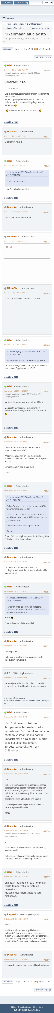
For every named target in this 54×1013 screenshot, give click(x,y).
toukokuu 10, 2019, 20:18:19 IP (16, 293)
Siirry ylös (7, 982)
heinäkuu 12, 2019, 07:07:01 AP (16, 876)
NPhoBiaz (13, 236)
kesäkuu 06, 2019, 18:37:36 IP (15, 490)
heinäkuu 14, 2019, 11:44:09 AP (16, 959)
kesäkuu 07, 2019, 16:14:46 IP (15, 562)
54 (40, 49)
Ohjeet (13, 1007)
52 (32, 49)
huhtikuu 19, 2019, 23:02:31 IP (16, 165)
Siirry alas (7, 49)
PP (8, 673)
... (27, 49)
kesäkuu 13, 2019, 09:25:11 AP (15, 717)
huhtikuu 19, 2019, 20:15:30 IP (16, 136)
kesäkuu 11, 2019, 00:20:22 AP (15, 678)
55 (43, 49)
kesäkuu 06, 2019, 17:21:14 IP (15, 442)
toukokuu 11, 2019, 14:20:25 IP (16, 391)
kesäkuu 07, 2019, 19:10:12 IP (15, 591)
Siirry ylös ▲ (38, 1007)
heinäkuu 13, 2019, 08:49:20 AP (16, 919)
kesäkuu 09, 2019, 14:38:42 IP (15, 646)
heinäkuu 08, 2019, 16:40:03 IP (16, 774)
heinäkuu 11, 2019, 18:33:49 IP (16, 830)
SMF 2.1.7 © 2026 (20, 1010)
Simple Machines (34, 1010)
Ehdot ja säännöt (24, 1007)
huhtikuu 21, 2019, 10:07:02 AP (16, 212)
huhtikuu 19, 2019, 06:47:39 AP (16, 70)
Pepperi (11, 914)
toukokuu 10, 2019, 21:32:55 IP (16, 344)
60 (48, 49)
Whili (10, 65)
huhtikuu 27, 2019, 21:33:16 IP (16, 241)
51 (29, 49)
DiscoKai (12, 131)
